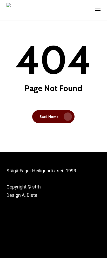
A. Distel (30, 195)
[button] (98, 10)
